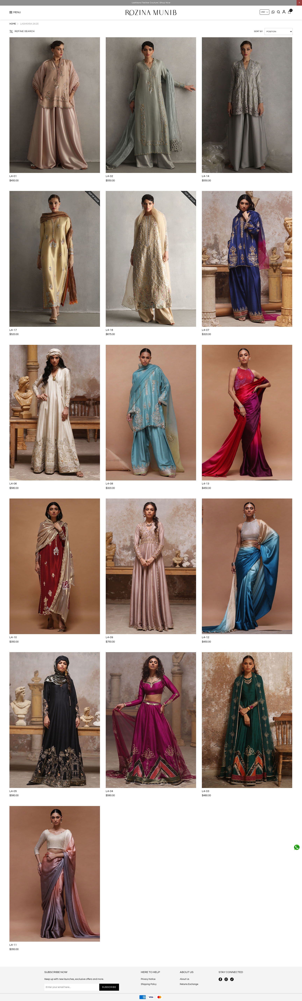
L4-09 (109, 637)
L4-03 (205, 791)
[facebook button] (220, 979)
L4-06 (13, 483)
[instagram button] (226, 979)
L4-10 (13, 637)
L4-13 (205, 483)
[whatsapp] (296, 847)
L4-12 (205, 637)
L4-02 (109, 176)
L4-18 (109, 330)
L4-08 (109, 483)
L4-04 (109, 791)
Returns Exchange (189, 984)
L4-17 (13, 330)
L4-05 (13, 791)
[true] (54, 105)
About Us (184, 979)
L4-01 (13, 176)
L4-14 (205, 176)
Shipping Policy (148, 984)
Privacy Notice (148, 979)
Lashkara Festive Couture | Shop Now (151, 3)
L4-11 (13, 944)
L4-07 (205, 330)
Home (12, 24)
